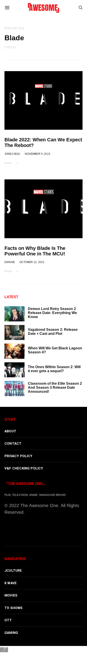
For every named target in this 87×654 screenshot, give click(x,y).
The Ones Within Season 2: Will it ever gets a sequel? (54, 369)
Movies (10, 595)
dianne (9, 262)
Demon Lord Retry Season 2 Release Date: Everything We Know (52, 313)
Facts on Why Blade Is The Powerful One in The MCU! (34, 251)
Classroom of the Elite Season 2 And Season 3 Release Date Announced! (55, 387)
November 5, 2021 (37, 153)
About (10, 431)
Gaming (11, 633)
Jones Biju (12, 153)
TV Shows (13, 608)
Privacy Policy (18, 456)
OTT (8, 620)
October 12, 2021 (31, 262)
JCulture (13, 571)
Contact (12, 444)
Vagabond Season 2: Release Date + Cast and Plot (53, 331)
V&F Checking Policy (23, 468)
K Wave (10, 583)
